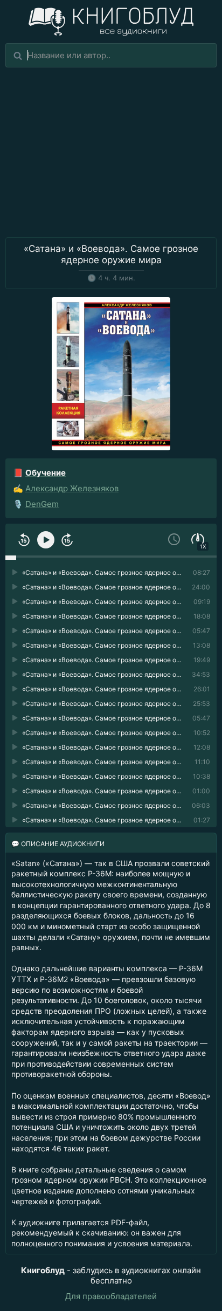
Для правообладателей (111, 1296)
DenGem (42, 504)
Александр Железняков (72, 488)
